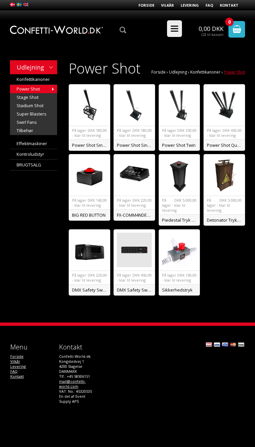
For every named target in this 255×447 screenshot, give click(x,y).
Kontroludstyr (30, 154)
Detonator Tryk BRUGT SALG (226, 220)
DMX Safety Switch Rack (136, 290)
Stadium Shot (30, 106)
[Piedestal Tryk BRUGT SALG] (179, 174)
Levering (190, 5)
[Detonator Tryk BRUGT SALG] (224, 174)
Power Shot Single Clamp (91, 145)
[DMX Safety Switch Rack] (134, 250)
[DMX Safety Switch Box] (89, 250)
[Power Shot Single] (134, 105)
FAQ (209, 5)
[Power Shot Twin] (179, 105)
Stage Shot (28, 97)
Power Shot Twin (179, 145)
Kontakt (229, 5)
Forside (146, 5)
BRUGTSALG (29, 165)
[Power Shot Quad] (224, 105)
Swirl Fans (27, 122)
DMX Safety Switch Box (91, 290)
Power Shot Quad (224, 145)
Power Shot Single (135, 145)
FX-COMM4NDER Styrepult (136, 215)
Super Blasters (31, 114)
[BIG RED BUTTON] (89, 174)
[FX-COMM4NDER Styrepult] (134, 174)
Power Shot (28, 89)
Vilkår (167, 5)
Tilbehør (25, 130)
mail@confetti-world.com (72, 384)
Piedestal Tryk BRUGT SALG (181, 220)
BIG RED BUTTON (89, 215)
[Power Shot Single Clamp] (89, 105)
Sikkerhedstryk (177, 290)
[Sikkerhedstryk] (179, 250)
